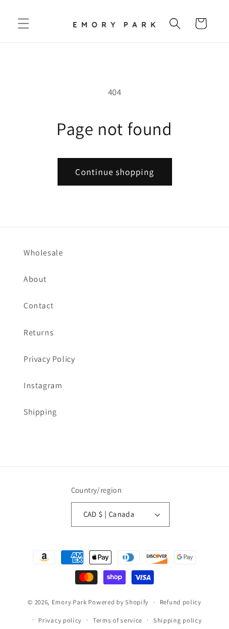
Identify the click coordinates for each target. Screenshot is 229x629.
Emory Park (69, 602)
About (35, 279)
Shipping (40, 411)
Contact (38, 305)
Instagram (42, 385)
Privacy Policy (49, 359)
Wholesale (43, 252)
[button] (23, 23)
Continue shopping (114, 171)
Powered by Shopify (118, 602)
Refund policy (180, 602)
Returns (38, 332)
